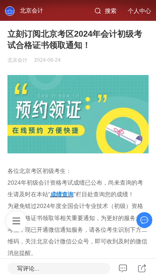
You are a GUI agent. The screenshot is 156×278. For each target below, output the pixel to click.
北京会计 (31, 10)
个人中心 (139, 11)
